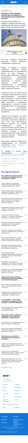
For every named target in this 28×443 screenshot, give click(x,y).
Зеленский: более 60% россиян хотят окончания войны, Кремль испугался (11, 286)
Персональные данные (18, 420)
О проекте (4, 416)
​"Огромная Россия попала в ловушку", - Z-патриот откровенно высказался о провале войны (12, 216)
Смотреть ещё (6, 367)
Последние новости (10, 172)
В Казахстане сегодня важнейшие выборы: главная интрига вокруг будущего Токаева (12, 271)
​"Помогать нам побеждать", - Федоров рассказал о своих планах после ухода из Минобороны (12, 353)
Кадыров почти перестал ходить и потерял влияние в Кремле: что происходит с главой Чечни (12, 293)
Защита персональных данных (17, 424)
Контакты (4, 422)
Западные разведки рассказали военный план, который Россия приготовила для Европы (11, 247)
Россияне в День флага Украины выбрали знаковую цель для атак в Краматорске (12, 231)
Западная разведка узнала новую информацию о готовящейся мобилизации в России (12, 224)
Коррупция (4, 165)
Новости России (5, 161)
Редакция (4, 419)
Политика (14, 161)
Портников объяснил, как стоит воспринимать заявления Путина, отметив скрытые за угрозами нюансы (12, 361)
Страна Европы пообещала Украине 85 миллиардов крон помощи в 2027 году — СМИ (11, 185)
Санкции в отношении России (9, 163)
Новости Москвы (6, 158)
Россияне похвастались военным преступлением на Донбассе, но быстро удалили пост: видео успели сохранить (12, 200)
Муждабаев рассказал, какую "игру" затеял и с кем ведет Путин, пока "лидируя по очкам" (12, 209)
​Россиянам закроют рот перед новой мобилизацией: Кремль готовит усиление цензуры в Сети (12, 239)
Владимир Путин (15, 158)
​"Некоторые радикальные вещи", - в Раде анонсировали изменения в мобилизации (12, 345)
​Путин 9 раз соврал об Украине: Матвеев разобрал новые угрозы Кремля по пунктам (11, 330)
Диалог (2, 9)
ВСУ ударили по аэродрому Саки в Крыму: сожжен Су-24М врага (12, 323)
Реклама (16, 416)
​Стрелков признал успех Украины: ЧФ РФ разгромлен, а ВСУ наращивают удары (12, 309)
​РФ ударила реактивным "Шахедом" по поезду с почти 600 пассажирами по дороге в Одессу (12, 263)
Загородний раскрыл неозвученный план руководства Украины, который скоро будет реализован (12, 255)
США (23, 158)
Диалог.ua (4, 428)
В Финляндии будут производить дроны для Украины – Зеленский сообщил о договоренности (12, 192)
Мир (6, 9)
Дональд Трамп (21, 163)
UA (25, 2)
